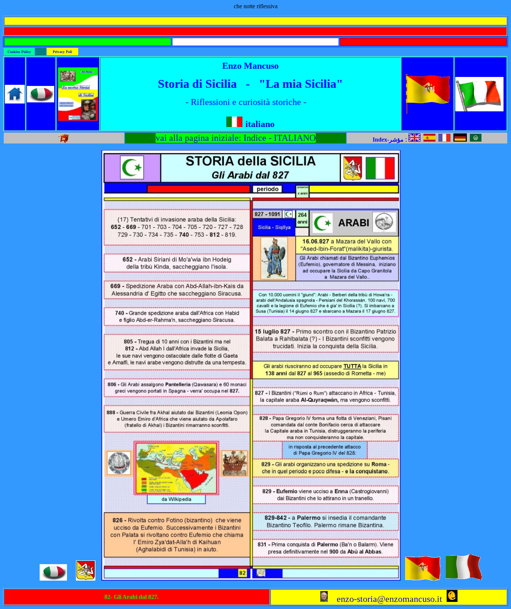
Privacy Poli (62, 52)
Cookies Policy (19, 52)
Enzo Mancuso (250, 66)
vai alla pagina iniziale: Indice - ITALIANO (236, 138)
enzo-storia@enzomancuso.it (385, 599)
